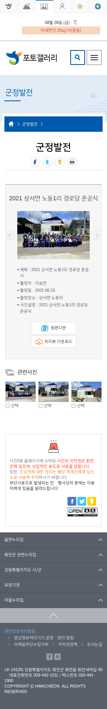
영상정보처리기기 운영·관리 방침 (44, 638)
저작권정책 (67, 644)
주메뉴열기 (94, 57)
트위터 (47, 162)
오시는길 (94, 644)
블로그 (57, 656)
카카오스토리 (60, 162)
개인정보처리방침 (19, 631)
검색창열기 (77, 57)
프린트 (72, 162)
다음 (97, 235)
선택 (15, 405)
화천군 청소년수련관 (31, 57)
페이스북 (35, 162)
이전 (9, 235)
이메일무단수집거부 (31, 644)
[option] (53, 235)
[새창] (9, 6)
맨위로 (53, 615)
